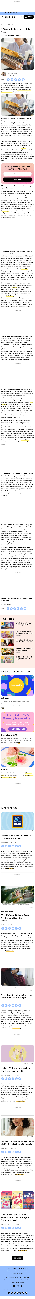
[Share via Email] (19, 79)
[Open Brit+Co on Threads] (20, 1293)
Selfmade (5, 698)
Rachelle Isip (10, 296)
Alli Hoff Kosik (13, 73)
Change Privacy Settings (17, 1282)
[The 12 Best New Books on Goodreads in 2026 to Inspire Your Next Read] (17, 1200)
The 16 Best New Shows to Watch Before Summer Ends (25, 641)
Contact (25, 1271)
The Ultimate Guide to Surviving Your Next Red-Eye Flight (16, 996)
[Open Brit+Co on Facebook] (9, 1293)
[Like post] (25, 608)
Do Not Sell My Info (17, 1273)
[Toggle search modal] (21, 17)
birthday (14, 287)
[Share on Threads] (23, 79)
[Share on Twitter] (15, 79)
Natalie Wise (24, 269)
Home (3, 25)
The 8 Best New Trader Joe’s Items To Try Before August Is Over (24, 632)
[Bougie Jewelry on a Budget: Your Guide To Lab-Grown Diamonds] (17, 1127)
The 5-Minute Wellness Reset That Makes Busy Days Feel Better (15, 918)
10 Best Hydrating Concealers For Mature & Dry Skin (15, 1069)
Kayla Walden (6, 1075)
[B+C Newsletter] (17, 722)
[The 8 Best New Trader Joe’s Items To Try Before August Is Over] (7, 634)
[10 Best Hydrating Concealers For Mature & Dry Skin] (17, 1054)
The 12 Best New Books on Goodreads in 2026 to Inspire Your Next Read (15, 1217)
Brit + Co (5, 1148)
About (8, 1268)
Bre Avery (5, 842)
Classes (4, 769)
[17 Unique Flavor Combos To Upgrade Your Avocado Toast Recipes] (7, 651)
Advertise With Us (24, 1268)
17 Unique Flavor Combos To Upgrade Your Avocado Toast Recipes (24, 649)
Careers (17, 1271)
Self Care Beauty (11, 25)
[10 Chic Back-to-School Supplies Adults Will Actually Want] (7, 659)
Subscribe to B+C (9, 735)
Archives (27, 1280)
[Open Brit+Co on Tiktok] (23, 1293)
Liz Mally (23, 148)
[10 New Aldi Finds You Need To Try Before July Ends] (17, 821)
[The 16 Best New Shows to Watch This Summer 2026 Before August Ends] (7, 643)
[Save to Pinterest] (12, 79)
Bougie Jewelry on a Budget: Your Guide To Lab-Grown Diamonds (17, 1143)
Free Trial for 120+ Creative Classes (15, 13)
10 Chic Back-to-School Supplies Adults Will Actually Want (24, 658)
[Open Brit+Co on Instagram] (15, 1293)
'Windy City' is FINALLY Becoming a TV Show (24, 624)
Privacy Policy (19, 1280)
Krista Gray (6, 1002)
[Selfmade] (17, 685)
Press (14, 1268)
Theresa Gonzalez (8, 925)
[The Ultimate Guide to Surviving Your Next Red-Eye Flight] (17, 977)
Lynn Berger (5, 211)
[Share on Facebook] (8, 79)
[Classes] (17, 756)
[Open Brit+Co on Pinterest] (12, 1293)
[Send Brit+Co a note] (26, 1293)
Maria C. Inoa (25, 440)
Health (19, 25)
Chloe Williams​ (7, 1224)
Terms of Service (9, 1280)
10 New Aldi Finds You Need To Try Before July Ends (16, 837)
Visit (2, 708)
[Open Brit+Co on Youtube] (17, 1293)
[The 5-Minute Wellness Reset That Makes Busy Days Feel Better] (17, 894)
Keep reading (9, 868)
